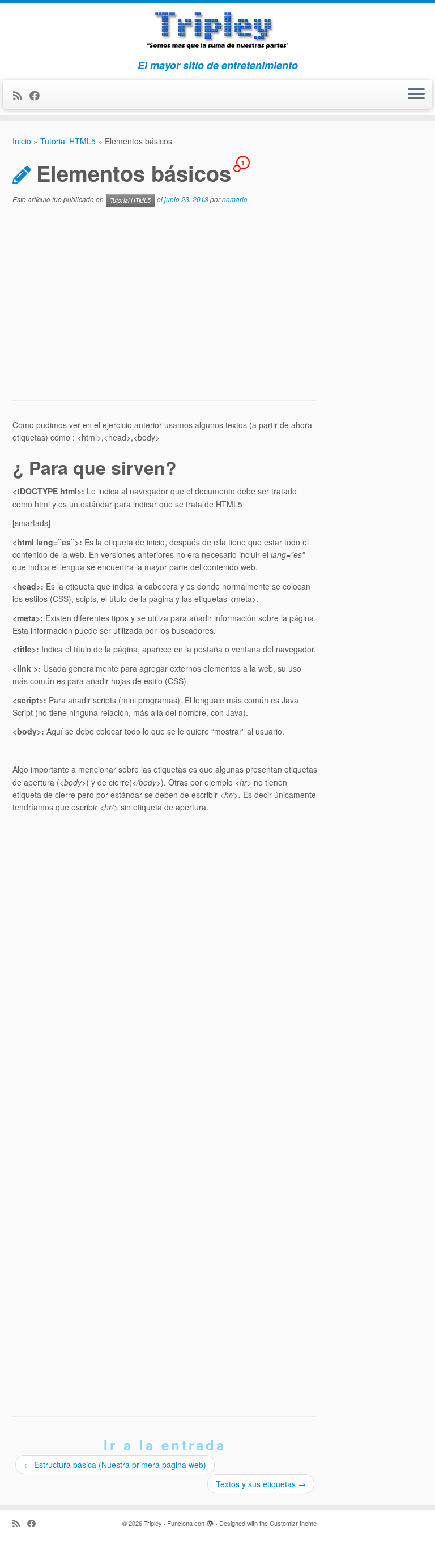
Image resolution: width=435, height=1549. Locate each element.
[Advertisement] (164, 304)
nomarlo (235, 199)
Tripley (153, 1522)
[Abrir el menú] (416, 94)
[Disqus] (164, 961)
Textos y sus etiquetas (261, 1484)
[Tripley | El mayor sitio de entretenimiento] (217, 31)
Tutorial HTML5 (68, 141)
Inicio (21, 141)
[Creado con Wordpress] (210, 1521)
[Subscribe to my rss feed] (21, 95)
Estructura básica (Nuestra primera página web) (115, 1464)
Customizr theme (293, 1522)
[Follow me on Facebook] (38, 95)
